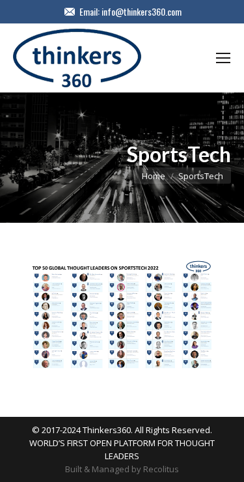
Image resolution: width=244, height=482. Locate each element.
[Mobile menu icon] (223, 58)
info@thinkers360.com (142, 11)
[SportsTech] (122, 316)
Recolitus (161, 469)
